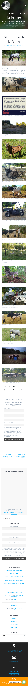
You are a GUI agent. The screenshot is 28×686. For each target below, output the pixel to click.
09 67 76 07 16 (14, 671)
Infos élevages (17, 45)
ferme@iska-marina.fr (14, 661)
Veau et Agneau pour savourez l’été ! (14, 570)
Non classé (14, 627)
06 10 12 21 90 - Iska (14, 673)
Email (5, 413)
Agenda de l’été (14, 573)
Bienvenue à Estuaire (17, 592)
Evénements (14, 621)
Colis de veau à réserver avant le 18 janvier (14, 583)
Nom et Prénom (7, 408)
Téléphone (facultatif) (9, 418)
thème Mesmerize (18, 684)
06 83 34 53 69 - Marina (14, 674)
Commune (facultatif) (8, 422)
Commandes (14, 618)
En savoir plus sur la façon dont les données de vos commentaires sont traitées (14, 512)
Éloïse (7, 592)
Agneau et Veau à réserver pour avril (14, 580)
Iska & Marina (8, 45)
